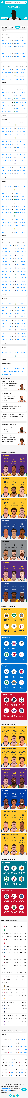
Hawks (7, 943)
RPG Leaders (5, 478)
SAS (21, 1043)
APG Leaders (5, 499)
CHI (11, 1043)
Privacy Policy (7, 1090)
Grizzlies (8, 1018)
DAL (21, 1046)
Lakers (7, 989)
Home (5, 1084)
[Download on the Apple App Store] (10, 1095)
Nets (7, 965)
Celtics (8, 930)
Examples (21, 1084)
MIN (17, 69)
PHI (17, 95)
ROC (18, 157)
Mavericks (8, 1015)
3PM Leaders (5, 562)
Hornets (8, 953)
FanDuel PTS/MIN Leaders (9, 811)
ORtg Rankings (6, 609)
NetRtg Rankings (6, 666)
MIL (17, 134)
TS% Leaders (5, 583)
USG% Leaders (6, 769)
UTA (21, 1049)
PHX (11, 1040)
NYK (18, 128)
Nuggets (8, 986)
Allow (24, 1089)
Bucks (7, 959)
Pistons (8, 927)
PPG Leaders (5, 455)
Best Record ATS (6, 862)
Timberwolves (9, 995)
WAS (22, 1075)
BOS (17, 99)
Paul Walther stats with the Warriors (13, 366)
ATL (12, 1072)
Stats (11, 27)
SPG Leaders (5, 520)
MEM (21, 1040)
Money (10, 1084)
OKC (21, 1053)
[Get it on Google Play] (14, 1095)
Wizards (8, 972)
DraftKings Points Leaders (9, 748)
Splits (23, 27)
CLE (11, 1049)
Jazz (7, 1025)
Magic (7, 949)
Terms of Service (5, 1088)
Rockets (8, 992)
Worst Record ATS (7, 890)
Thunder (8, 979)
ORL (22, 1072)
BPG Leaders (5, 541)
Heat (7, 956)
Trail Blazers (9, 1002)
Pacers (8, 969)
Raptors (8, 940)
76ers (7, 946)
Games (17, 27)
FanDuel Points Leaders (8, 727)
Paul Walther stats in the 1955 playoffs (14, 369)
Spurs (7, 982)
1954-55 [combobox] (4, 31)
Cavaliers (8, 936)
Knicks (7, 933)
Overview (4, 27)
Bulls (7, 962)
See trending (7, 374)
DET (11, 1053)
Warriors (8, 1008)
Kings (7, 1021)
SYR (17, 40)
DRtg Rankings (6, 637)
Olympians (4, 18)
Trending (15, 1084)
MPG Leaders (5, 790)
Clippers (8, 1005)
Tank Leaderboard (7, 694)
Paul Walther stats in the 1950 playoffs (14, 371)
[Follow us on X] (17, 1095)
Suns (7, 999)
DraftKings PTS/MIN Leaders (10, 834)
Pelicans (8, 1012)
